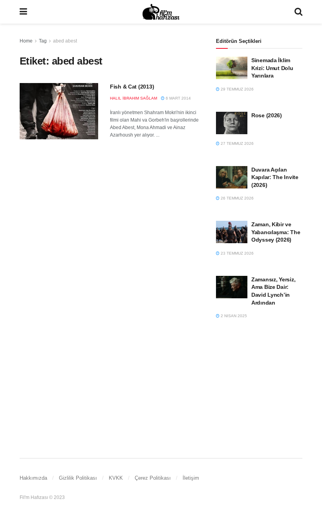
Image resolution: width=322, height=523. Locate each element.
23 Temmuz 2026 (237, 253)
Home (26, 41)
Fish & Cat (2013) (132, 86)
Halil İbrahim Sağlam (133, 98)
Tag (43, 41)
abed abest (65, 41)
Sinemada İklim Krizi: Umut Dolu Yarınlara (272, 68)
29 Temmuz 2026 (237, 89)
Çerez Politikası (153, 478)
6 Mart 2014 (178, 98)
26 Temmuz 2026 (237, 198)
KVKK (116, 478)
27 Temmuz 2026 (237, 143)
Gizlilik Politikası (78, 478)
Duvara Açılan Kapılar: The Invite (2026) (274, 177)
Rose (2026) (266, 115)
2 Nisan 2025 (233, 316)
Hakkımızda (33, 478)
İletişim (191, 478)
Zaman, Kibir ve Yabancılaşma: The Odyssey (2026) (275, 232)
